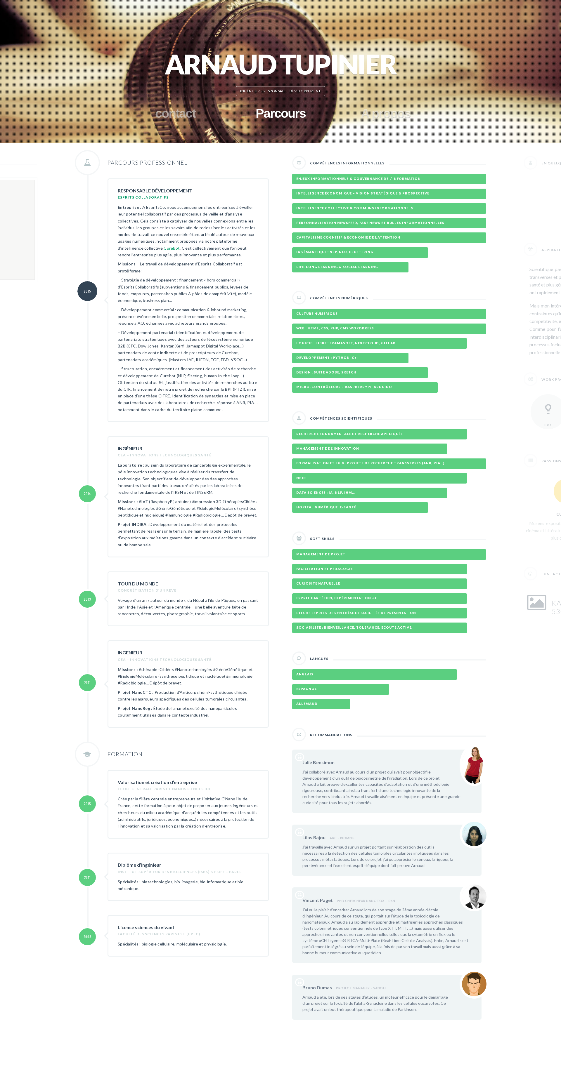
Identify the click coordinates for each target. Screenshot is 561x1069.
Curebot (172, 248)
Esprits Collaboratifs (143, 197)
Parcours (281, 113)
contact (175, 113)
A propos (386, 113)
